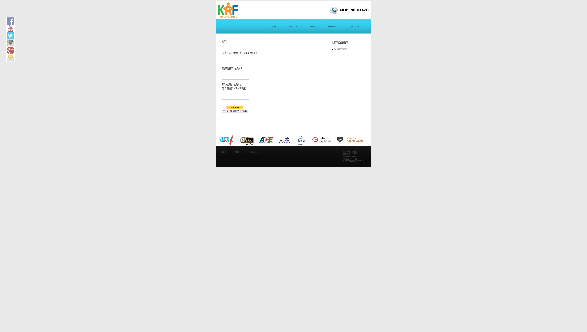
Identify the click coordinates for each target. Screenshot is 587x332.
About (237, 152)
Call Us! (353, 10)
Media (312, 26)
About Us (293, 26)
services (253, 152)
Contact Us (354, 26)
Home (274, 26)
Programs (332, 26)
